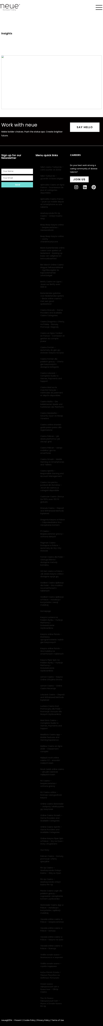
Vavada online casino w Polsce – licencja (51, 947)
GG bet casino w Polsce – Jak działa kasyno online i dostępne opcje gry (52, 574)
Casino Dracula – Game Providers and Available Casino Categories (51, 313)
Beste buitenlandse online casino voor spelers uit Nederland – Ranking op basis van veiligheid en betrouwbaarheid (52, 253)
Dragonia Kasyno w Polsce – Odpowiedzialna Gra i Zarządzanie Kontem (52, 522)
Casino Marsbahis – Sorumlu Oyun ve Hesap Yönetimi (51, 416)
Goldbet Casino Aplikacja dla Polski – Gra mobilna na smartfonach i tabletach (52, 586)
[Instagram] (78, 189)
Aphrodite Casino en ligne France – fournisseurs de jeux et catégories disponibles (52, 188)
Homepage (45, 611)
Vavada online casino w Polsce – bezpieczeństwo (52, 920)
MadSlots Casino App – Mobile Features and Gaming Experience (51, 737)
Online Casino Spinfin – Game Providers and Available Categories (51, 830)
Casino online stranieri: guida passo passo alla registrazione (50, 427)
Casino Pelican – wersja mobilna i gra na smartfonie (51, 450)
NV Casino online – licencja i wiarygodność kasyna (51, 795)
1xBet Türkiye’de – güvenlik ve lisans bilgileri (51, 177)
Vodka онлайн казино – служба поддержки (50, 965)
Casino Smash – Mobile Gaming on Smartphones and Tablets (52, 462)
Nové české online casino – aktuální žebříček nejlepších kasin (52, 772)
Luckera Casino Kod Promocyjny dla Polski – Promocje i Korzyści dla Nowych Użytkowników (51, 710)
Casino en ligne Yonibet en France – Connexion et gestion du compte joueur (52, 337)
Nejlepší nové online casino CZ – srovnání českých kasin (50, 760)
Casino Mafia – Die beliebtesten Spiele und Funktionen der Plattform (52, 404)
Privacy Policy (43, 1020)
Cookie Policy (29, 1020)
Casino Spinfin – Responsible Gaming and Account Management (52, 473)
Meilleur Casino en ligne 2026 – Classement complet (51, 749)
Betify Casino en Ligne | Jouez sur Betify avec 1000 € (51, 284)
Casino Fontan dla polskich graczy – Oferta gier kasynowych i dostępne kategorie (51, 363)
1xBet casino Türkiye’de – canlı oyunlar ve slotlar (51, 168)
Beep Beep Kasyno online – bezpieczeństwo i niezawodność (52, 227)
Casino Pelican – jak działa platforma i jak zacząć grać (50, 439)
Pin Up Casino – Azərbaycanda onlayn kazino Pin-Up (50, 882)
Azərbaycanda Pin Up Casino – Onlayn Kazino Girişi (51, 216)
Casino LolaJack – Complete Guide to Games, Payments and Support (51, 377)
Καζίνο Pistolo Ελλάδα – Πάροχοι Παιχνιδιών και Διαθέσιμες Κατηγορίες (50, 975)
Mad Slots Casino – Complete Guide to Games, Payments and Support (51, 724)
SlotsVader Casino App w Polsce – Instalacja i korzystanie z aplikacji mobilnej (51, 909)
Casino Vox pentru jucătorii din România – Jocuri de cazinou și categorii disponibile (51, 486)
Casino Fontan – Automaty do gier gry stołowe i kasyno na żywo (52, 350)
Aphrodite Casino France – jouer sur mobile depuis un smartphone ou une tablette (52, 203)
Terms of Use (57, 1020)
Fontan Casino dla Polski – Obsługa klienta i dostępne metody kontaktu (52, 561)
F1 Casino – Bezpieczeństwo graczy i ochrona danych (51, 534)
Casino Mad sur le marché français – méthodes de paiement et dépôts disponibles (51, 391)
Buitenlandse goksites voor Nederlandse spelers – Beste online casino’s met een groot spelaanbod (52, 298)
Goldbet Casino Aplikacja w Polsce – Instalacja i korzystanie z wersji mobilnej (52, 601)
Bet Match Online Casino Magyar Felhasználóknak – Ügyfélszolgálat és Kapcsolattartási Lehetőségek (52, 270)
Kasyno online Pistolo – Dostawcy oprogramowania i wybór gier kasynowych (52, 638)
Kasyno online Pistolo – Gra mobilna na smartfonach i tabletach (52, 651)
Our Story (44, 850)
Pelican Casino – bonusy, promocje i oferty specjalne (52, 859)
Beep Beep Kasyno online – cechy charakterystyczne (52, 239)
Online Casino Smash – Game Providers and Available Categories (51, 818)
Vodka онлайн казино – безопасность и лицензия (51, 956)
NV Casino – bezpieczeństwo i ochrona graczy (48, 783)
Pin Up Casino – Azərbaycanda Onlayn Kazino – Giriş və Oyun (50, 870)
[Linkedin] (87, 189)
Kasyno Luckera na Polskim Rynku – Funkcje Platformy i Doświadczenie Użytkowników (51, 622)
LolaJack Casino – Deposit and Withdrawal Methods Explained (52, 697)
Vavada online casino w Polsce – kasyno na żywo (51, 938)
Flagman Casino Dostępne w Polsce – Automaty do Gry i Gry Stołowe (50, 546)
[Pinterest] (95, 189)
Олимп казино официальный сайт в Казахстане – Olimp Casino (49, 988)
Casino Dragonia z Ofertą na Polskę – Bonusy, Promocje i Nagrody (52, 324)
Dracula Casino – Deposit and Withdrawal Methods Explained (52, 511)
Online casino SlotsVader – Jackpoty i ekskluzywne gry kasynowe (52, 806)
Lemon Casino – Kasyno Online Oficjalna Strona (51, 678)
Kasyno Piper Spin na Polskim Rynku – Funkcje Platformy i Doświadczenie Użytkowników (51, 665)
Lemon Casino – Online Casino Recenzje (51, 687)
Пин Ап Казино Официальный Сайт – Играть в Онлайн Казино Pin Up (51, 1002)
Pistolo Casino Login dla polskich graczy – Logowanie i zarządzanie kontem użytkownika (51, 894)
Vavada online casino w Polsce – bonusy (51, 929)
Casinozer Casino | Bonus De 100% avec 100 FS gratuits (52, 499)
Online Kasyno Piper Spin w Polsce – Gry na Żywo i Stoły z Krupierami (51, 841)
